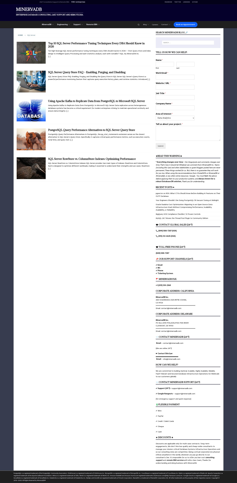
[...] (49, 168)
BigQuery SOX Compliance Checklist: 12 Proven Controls (178, 214)
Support (77, 24)
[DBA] (31, 110)
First (157, 68)
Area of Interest (164, 114)
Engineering (62, 24)
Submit (161, 146)
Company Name (164, 103)
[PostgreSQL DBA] (31, 139)
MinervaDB (46, 24)
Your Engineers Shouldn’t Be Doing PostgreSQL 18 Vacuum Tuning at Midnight (187, 200)
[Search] (138, 24)
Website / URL (163, 83)
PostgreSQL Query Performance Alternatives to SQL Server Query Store (91, 130)
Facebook (168, 2)
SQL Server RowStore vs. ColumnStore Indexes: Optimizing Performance (92, 159)
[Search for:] (188, 43)
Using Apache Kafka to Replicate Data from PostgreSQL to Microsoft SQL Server (96, 101)
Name (159, 60)
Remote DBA (91, 24)
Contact (164, 24)
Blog (145, 24)
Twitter (177, 2)
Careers (155, 24)
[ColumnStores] (31, 82)
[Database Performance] (31, 53)
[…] (49, 56)
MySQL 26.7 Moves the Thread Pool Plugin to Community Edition (182, 218)
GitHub (195, 2)
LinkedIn (186, 2)
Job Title (161, 93)
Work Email (162, 73)
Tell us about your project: (169, 124)
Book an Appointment (185, 24)
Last (177, 68)
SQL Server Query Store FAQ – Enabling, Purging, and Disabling (87, 72)
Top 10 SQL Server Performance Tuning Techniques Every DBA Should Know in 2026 (96, 45)
